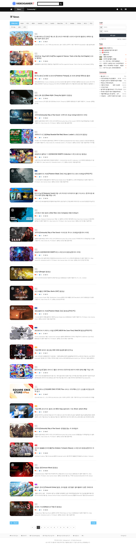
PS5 (28, 23)
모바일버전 (123, 535)
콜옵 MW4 (106, 54)
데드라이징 (106, 52)
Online (79, 23)
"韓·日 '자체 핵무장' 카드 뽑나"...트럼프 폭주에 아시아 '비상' (118, 65)
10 (67, 527)
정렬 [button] (94, 523)
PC (66, 23)
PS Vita (13, 27)
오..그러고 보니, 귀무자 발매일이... (112, 61)
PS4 (46, 23)
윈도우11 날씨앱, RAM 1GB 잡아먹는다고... (114, 63)
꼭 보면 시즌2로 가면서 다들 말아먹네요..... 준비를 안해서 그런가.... (118, 91)
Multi (22, 23)
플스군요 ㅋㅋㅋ (105, 76)
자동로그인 (103, 39)
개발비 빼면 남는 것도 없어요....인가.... (111, 93)
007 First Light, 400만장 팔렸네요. (112, 67)
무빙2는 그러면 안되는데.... (108, 83)
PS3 (91, 23)
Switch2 (40, 23)
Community (31, 9)
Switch (52, 23)
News (19, 9)
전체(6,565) (14, 23)
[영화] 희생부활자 (107, 56)
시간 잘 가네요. (104, 87)
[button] (11, 522)
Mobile (72, 23)
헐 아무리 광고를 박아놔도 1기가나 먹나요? (111, 89)
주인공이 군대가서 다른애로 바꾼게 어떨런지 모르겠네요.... (115, 80)
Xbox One (60, 23)
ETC (25, 27)
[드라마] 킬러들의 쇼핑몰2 (109, 59)
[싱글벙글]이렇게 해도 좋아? (110, 50)
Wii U (85, 23)
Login (113, 35)
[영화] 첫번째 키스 (108, 48)
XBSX (33, 23)
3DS (19, 27)
